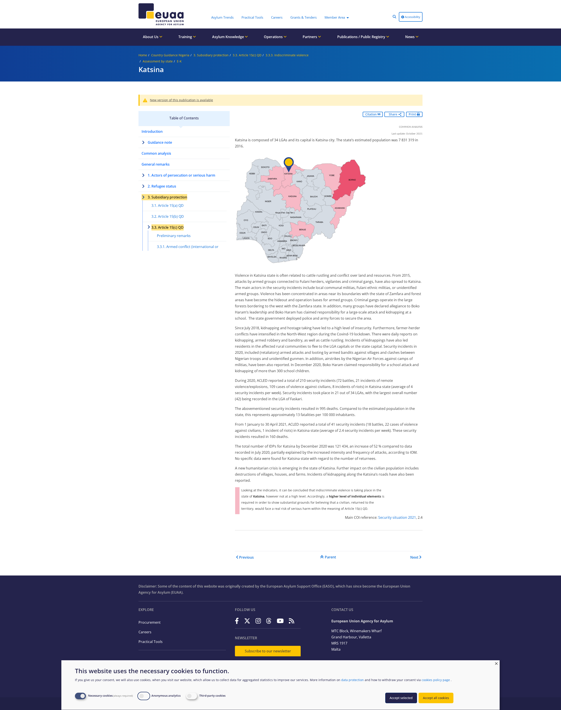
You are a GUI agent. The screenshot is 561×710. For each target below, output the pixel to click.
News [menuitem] (410, 36)
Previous (246, 557)
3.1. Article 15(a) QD (167, 205)
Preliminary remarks (174, 235)
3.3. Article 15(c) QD (247, 55)
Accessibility (412, 17)
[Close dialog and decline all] (496, 663)
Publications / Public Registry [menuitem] (361, 36)
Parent (330, 557)
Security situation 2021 (397, 517)
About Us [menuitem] (151, 36)
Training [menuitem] (185, 36)
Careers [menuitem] (276, 17)
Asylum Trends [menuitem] (222, 17)
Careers (144, 632)
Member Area (335, 17)
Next (414, 557)
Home (142, 55)
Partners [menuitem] (310, 36)
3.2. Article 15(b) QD (167, 216)
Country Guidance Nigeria (170, 55)
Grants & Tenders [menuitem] (303, 17)
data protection (352, 680)
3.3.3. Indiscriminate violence (287, 55)
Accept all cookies (436, 698)
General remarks (156, 164)
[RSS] (291, 621)
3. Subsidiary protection (211, 55)
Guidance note (160, 142)
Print (413, 114)
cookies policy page (436, 680)
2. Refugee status (162, 186)
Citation (371, 114)
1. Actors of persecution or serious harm (181, 175)
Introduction (152, 131)
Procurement (149, 622)
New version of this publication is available (181, 100)
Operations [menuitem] (274, 36)
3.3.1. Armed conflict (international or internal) (187, 249)
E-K (179, 61)
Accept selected (401, 698)
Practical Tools (150, 641)
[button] (394, 17)
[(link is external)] (237, 621)
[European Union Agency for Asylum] (162, 14)
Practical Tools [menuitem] (252, 17)
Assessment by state (158, 61)
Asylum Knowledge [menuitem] (228, 36)
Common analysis (156, 153)
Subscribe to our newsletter (268, 651)
